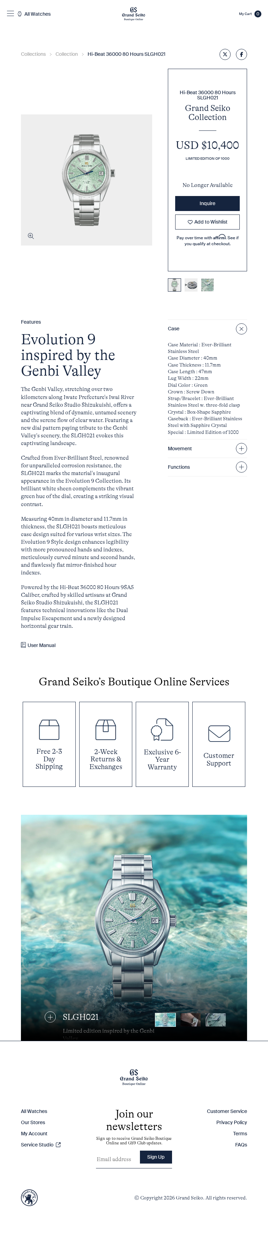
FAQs (241, 1145)
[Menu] (10, 14)
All (37, 14)
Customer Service (227, 1111)
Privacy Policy (231, 1122)
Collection (66, 54)
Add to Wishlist (211, 222)
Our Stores (33, 1122)
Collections (33, 54)
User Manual (41, 645)
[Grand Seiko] (133, 14)
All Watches (34, 1111)
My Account (34, 1133)
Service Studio (37, 1145)
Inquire (207, 203)
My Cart (249, 14)
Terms (240, 1133)
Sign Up (156, 1157)
